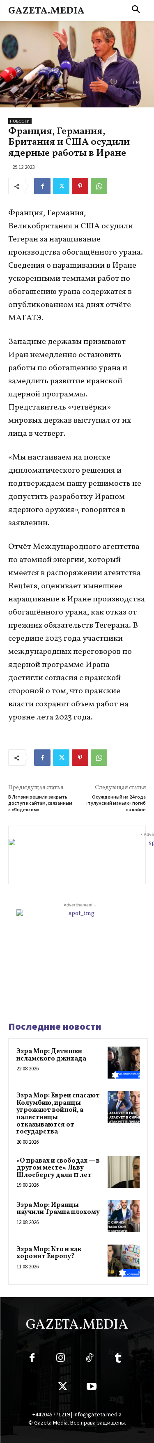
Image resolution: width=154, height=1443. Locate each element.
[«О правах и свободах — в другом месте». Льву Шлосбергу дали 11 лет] (124, 1172)
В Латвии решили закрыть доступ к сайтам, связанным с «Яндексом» (40, 803)
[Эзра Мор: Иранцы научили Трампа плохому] (124, 1216)
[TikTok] (89, 1359)
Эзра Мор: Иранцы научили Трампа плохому (58, 1209)
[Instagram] (60, 1359)
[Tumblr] (118, 1359)
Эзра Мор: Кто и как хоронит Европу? (48, 1253)
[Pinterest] (80, 186)
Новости (20, 121)
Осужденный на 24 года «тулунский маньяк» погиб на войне (115, 803)
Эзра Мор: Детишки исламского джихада (51, 1055)
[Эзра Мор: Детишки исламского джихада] (124, 1063)
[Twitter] (61, 186)
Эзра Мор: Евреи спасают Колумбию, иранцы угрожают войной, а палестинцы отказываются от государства (58, 1113)
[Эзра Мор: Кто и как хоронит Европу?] (124, 1261)
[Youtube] (91, 1388)
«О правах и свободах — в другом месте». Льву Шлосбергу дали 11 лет (58, 1168)
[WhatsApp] (99, 186)
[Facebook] (42, 186)
